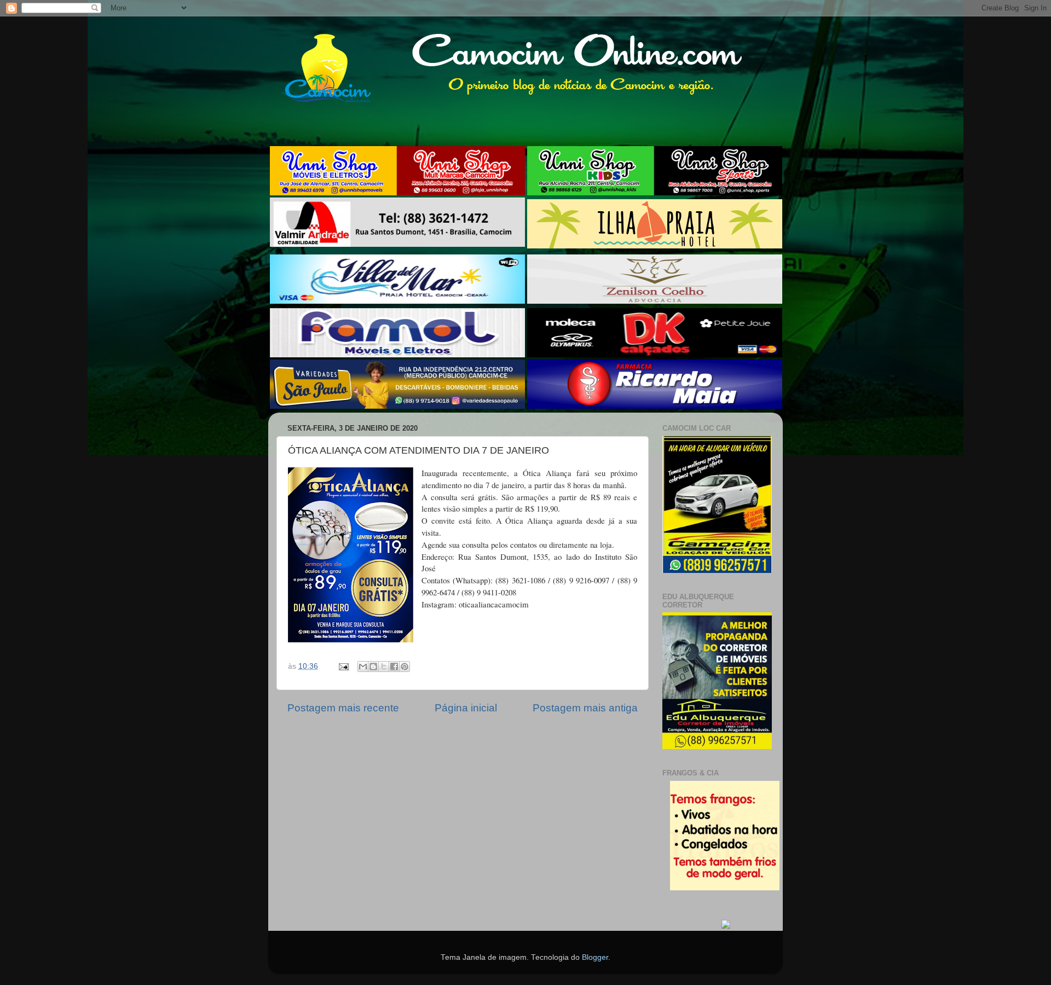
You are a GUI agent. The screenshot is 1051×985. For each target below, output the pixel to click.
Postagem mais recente (343, 708)
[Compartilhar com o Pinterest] (404, 666)
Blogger (595, 957)
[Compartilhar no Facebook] (394, 666)
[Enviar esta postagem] (343, 666)
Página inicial (466, 708)
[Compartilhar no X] (383, 666)
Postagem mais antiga (585, 708)
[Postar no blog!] (373, 666)
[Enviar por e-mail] (362, 666)
